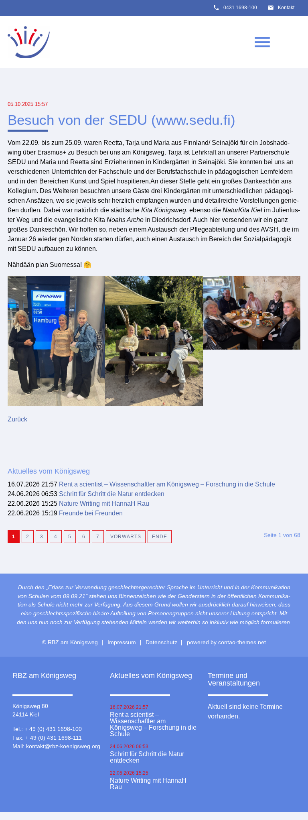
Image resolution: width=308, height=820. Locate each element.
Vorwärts (125, 536)
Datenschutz (161, 642)
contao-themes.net (242, 642)
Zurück (17, 419)
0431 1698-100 (240, 7)
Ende (159, 536)
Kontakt (286, 7)
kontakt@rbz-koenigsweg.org (63, 746)
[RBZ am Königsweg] (29, 42)
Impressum (121, 642)
